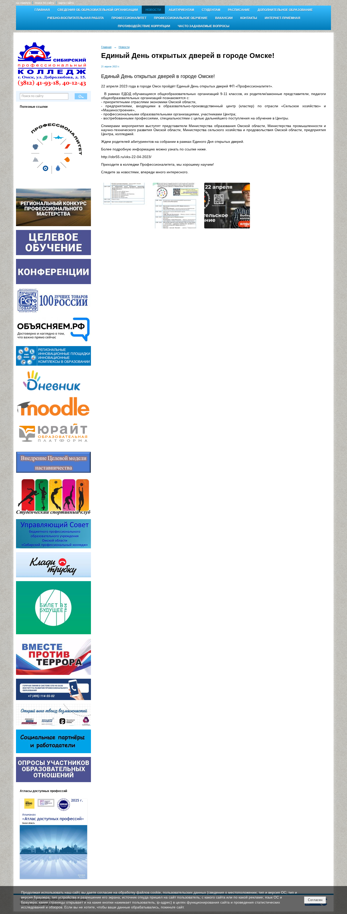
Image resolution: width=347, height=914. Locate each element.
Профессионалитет (129, 18)
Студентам (211, 10)
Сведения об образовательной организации (97, 10)
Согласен (315, 900)
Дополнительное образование (285, 10)
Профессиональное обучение (181, 18)
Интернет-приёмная (282, 18)
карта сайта (66, 2)
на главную (23, 2)
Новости (153, 10)
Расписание (239, 10)
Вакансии (224, 18)
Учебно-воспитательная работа (75, 18)
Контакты (248, 18)
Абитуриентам (181, 10)
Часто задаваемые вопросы (203, 26)
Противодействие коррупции (144, 26)
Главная (42, 10)
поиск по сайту (44, 2)
